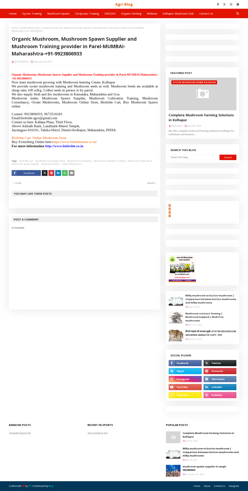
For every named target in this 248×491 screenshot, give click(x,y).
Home (15, 27)
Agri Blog (124, 4)
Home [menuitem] (13, 13)
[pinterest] (237, 4)
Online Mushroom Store (49, 138)
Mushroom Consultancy (79, 160)
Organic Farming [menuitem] (131, 13)
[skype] (185, 371)
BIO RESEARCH (21, 61)
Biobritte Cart (26, 160)
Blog (51, 486)
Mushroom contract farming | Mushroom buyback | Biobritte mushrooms (204, 317)
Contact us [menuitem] (206, 13)
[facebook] (218, 4)
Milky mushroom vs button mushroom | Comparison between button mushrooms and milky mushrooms (210, 299)
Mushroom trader (50, 164)
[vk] (220, 379)
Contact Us (219, 486)
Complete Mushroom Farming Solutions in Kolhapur (201, 117)
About (207, 486)
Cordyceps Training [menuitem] (87, 13)
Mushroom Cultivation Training (109, 160)
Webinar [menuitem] (152, 13)
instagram (234, 486)
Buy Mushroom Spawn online (50, 160)
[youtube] (185, 387)
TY (30, 486)
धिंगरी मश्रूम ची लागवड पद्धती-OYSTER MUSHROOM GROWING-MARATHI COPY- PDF (210, 333)
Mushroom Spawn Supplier (25, 164)
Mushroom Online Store (140, 160)
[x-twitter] (224, 4)
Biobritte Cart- (22, 138)
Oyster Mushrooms (30, 27)
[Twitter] (45, 173)
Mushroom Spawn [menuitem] (58, 13)
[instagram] (231, 4)
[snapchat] (185, 395)
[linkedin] (220, 387)
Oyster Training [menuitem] (32, 13)
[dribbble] (220, 395)
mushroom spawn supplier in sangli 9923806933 (204, 468)
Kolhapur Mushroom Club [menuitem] (178, 13)
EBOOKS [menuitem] (110, 13)
